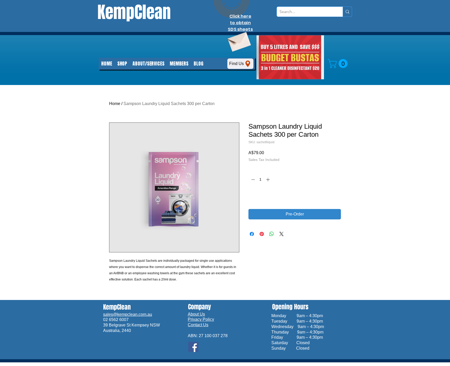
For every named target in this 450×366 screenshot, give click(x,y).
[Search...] (347, 12)
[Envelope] (239, 39)
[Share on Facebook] (252, 234)
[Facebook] (193, 347)
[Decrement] (252, 179)
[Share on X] (281, 234)
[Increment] (268, 179)
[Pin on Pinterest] (262, 234)
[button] (179, 64)
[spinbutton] (260, 179)
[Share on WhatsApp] (271, 234)
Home (114, 103)
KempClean (134, 12)
